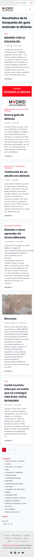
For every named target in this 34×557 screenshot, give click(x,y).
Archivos (5, 521)
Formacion (9, 486)
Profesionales (16, 535)
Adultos (7, 166)
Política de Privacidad (11, 545)
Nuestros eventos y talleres (15, 498)
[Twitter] (19, 553)
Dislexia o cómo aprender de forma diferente (15, 233)
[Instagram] (15, 553)
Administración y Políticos (13, 109)
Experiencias (17, 538)
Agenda (10, 541)
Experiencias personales (14, 484)
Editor (8, 123)
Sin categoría (10, 509)
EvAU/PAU (9, 481)
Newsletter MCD (11, 495)
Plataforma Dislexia (12, 501)
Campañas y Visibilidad (14, 472)
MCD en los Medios (15, 225)
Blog (6, 33)
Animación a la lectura (13, 467)
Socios (25, 538)
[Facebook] (11, 553)
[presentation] (17, 96)
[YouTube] (23, 553)
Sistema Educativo (12, 512)
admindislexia (11, 241)
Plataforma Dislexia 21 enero (15, 503)
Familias (7, 535)
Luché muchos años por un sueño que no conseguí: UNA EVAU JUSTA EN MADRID (16, 392)
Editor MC (10, 46)
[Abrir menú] (30, 9)
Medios (7, 492)
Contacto (23, 541)
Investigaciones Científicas (15, 489)
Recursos (7, 111)
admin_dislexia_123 (12, 323)
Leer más (8, 79)
